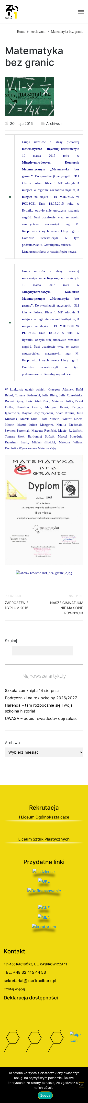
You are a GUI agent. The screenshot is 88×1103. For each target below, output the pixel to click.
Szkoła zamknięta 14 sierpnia (32, 690)
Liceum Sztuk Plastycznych (44, 839)
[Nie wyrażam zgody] (81, 1085)
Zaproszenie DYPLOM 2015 (16, 605)
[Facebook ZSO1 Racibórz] (11, 1042)
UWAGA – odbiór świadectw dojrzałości (41, 718)
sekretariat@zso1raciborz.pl (30, 980)
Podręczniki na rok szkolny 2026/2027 (41, 697)
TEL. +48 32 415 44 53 (25, 972)
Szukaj (11, 640)
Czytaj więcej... (16, 989)
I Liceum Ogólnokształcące (44, 817)
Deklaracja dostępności (31, 998)
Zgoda (45, 1095)
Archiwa (12, 742)
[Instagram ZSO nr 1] (55, 1042)
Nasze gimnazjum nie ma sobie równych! (66, 608)
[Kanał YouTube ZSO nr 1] (33, 1042)
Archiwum (55, 123)
